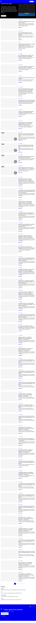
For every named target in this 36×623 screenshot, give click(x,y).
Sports (19, 42)
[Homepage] (3, 1)
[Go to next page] (24, 584)
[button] (34, 1)
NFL (19, 53)
